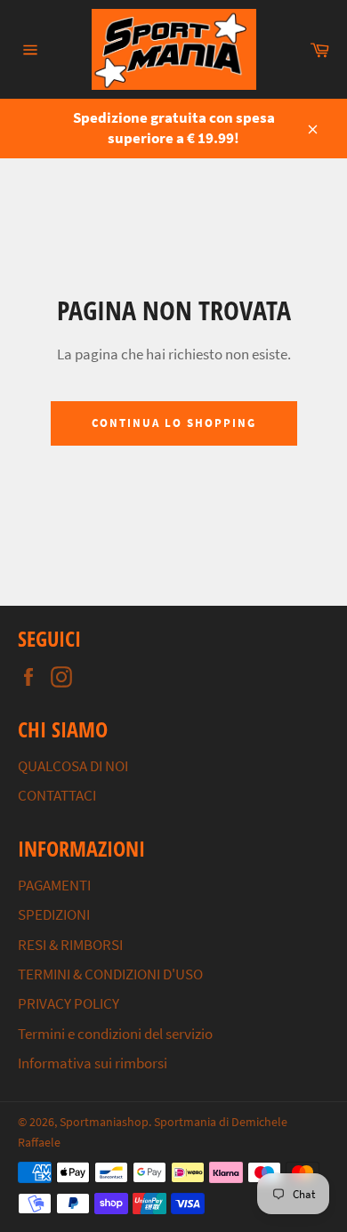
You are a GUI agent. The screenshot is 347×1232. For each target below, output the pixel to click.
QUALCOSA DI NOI (73, 766)
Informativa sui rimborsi (92, 1063)
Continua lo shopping (174, 423)
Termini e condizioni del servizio (115, 1033)
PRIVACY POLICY (68, 1003)
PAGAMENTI (54, 885)
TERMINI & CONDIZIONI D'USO (110, 974)
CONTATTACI (57, 795)
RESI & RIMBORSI (70, 944)
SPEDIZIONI (54, 914)
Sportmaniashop (104, 1122)
